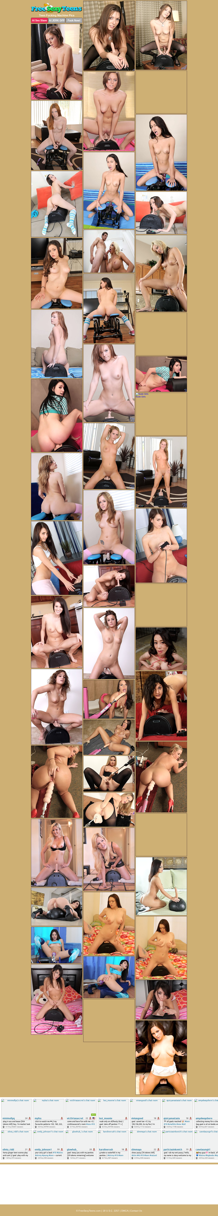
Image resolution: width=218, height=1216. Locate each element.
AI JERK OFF (57, 20)
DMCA (124, 1210)
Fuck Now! (74, 20)
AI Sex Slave (39, 20)
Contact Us (136, 1210)
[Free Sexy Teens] (56, 8)
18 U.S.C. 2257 (111, 1210)
